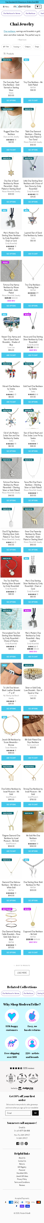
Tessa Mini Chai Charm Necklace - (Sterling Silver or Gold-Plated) (33, 485)
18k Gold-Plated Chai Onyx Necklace (33, 741)
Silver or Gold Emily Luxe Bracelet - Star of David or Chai (33, 690)
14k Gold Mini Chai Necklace (33, 836)
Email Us (22, 1127)
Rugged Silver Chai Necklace (11, 132)
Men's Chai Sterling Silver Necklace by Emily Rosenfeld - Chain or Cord (33, 584)
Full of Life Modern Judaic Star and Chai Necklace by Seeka (11, 435)
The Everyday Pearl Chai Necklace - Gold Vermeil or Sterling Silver (11, 86)
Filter (7, 47)
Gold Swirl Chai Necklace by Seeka (33, 387)
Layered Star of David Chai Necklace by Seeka (33, 234)
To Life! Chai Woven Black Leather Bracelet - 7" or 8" (11, 690)
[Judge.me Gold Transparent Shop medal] (22, 1078)
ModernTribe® (25, 1213)
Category (28, 47)
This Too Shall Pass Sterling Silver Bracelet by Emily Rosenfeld (11, 583)
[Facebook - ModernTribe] (17, 1143)
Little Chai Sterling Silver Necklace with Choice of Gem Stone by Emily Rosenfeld (33, 184)
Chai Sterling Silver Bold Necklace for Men (33, 883)
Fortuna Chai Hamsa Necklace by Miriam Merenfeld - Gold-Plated (11, 288)
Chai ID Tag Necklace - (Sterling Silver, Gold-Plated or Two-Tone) (11, 534)
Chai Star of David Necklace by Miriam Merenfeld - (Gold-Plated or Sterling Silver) (11, 184)
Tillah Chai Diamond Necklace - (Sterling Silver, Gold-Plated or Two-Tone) (33, 135)
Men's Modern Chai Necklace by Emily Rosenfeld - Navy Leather (33, 637)
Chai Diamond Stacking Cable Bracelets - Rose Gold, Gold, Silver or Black (11, 935)
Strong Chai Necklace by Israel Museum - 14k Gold (33, 791)
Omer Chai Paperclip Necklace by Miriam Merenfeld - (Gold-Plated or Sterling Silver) (33, 535)
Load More (22, 972)
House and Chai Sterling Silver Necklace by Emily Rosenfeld (33, 339)
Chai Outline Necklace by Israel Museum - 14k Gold (11, 791)
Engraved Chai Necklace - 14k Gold (33, 932)
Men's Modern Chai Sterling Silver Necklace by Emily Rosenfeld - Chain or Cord (11, 236)
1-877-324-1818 (24, 1130)
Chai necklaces (9, 31)
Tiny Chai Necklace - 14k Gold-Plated (33, 83)
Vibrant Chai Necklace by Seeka (11, 387)
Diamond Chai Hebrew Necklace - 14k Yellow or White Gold (11, 885)
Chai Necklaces (30, 13)
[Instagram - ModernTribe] (22, 1143)
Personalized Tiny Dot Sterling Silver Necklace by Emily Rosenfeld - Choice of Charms (11, 637)
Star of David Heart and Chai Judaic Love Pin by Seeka (33, 435)
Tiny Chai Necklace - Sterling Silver (33, 286)
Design (37, 47)
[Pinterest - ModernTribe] (26, 1143)
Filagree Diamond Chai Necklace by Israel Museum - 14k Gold (11, 838)
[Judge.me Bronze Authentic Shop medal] (33, 1078)
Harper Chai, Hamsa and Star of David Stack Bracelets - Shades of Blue (11, 340)
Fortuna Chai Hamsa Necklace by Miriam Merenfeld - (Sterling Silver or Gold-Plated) (11, 486)
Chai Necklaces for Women (11, 13)
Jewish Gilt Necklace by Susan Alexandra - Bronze (11, 742)
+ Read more (22, 40)
